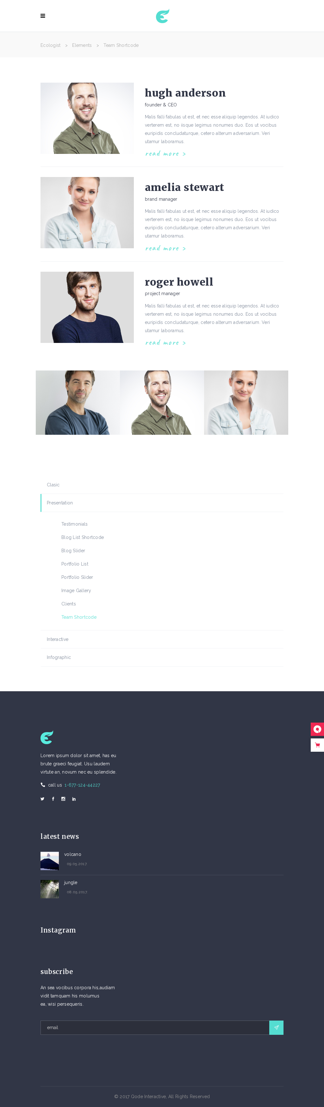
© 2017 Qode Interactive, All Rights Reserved (162, 1096)
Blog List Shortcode (82, 537)
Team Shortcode (79, 617)
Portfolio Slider (77, 577)
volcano (72, 854)
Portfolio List (74, 563)
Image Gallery (76, 590)
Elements (82, 45)
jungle (71, 882)
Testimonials (74, 524)
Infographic (59, 657)
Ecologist (50, 45)
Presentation (60, 502)
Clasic (53, 484)
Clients (68, 603)
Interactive (57, 639)
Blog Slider (73, 550)
